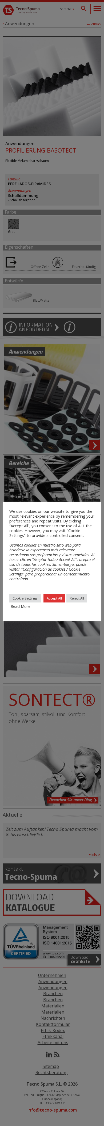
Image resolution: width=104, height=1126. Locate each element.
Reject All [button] (77, 598)
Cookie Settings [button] (25, 598)
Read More (20, 606)
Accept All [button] (54, 598)
